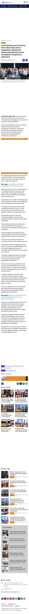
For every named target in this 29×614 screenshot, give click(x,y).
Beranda (3, 604)
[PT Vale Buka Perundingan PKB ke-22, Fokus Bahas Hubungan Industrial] (7, 408)
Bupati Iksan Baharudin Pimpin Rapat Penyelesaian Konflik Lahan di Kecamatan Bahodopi (13, 297)
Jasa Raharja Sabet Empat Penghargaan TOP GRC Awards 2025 (12, 185)
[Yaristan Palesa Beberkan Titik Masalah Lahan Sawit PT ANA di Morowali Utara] (5, 547)
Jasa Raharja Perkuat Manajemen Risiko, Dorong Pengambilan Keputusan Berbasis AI (21, 415)
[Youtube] (10, 598)
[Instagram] (8, 598)
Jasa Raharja (10, 366)
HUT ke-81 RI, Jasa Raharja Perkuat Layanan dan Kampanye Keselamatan (6, 430)
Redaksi (17, 606)
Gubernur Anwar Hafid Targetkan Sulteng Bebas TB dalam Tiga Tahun (17, 568)
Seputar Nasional (12, 370)
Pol (5, 181)
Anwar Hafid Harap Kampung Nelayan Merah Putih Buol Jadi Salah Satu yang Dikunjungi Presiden (18, 532)
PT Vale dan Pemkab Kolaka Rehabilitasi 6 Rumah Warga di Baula (21, 400)
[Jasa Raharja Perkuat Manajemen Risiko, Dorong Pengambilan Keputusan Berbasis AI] (21, 408)
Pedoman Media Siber (7, 606)
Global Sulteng (4, 59)
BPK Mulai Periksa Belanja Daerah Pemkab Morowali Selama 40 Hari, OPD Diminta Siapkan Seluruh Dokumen (17, 553)
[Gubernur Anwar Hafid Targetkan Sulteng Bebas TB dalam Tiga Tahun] (5, 569)
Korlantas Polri (19, 366)
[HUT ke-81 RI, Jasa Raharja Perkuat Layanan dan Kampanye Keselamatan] (7, 423)
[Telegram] (23, 383)
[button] (24, 2)
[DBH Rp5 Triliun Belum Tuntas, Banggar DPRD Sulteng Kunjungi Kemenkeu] (7, 393)
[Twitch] (13, 598)
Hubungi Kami (11, 604)
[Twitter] (20, 383)
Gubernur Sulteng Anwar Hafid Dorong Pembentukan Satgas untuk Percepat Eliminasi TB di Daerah (18, 561)
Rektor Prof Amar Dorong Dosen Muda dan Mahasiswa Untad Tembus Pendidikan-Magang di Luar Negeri (17, 539)
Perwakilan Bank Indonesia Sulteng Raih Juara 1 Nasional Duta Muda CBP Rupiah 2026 (21, 430)
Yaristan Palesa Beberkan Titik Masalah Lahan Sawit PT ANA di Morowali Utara (18, 546)
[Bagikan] (26, 60)
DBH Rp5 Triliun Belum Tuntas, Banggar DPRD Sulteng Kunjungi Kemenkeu (7, 400)
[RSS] (24, 598)
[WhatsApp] (26, 383)
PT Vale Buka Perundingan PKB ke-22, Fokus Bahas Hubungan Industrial (6, 415)
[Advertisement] (14, 23)
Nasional (3, 43)
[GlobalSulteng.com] (11, 2)
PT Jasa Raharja (7, 368)
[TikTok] (19, 598)
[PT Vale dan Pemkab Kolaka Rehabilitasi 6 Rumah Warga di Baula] (21, 393)
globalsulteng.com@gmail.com (12, 592)
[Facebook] (18, 383)
